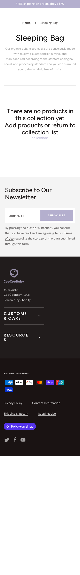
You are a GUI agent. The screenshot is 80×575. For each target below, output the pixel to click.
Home (26, 23)
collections (40, 138)
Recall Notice (47, 413)
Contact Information (46, 403)
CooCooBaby (13, 295)
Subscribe (56, 215)
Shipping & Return (16, 413)
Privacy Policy (13, 403)
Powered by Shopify (17, 300)
